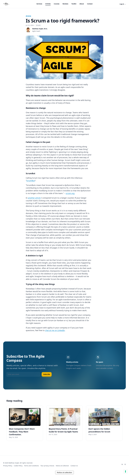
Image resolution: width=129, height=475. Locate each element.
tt (125, 464)
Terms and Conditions (31, 466)
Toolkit (73, 4)
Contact (90, 4)
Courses (56, 4)
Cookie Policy (18, 466)
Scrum (38, 25)
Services (39, 4)
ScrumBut (30, 180)
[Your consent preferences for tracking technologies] (125, 471)
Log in (123, 4)
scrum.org (70, 193)
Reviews (65, 4)
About (82, 4)
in (122, 464)
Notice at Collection (62, 466)
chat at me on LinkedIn (55, 330)
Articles (48, 4)
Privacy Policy (7, 466)
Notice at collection (64, 472)
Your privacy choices (47, 466)
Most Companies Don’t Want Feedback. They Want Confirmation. (22, 432)
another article (34, 198)
